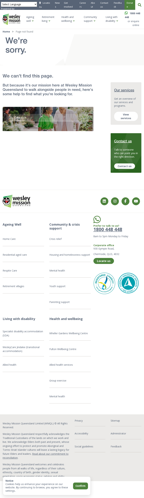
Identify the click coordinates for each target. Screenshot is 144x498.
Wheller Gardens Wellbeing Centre (69, 333)
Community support (90, 18)
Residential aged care (15, 254)
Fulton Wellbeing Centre (63, 349)
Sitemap (115, 420)
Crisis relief (55, 239)
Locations (44, 4)
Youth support (57, 286)
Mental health (57, 270)
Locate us (103, 261)
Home (6, 31)
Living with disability (111, 18)
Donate (130, 4)
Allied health (9, 364)
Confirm (81, 485)
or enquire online (133, 23)
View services (126, 116)
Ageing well (30, 18)
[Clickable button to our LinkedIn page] (104, 201)
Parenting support (59, 302)
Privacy (79, 420)
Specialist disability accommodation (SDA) (23, 333)
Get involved (68, 4)
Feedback (118, 4)
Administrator (118, 433)
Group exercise (57, 380)
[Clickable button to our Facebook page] (115, 201)
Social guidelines (84, 446)
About (93, 4)
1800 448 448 (107, 229)
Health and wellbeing (67, 18)
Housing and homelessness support (69, 254)
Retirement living (48, 18)
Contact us (104, 4)
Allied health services (61, 364)
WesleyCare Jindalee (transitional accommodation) (21, 349)
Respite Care (10, 270)
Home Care (9, 239)
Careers (83, 4)
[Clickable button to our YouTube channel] (136, 201)
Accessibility (81, 433)
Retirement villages (13, 286)
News (57, 4)
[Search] (139, 5)
